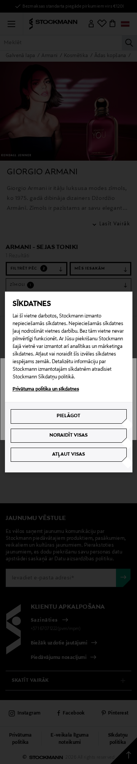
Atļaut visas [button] (68, 454)
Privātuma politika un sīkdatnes (46, 389)
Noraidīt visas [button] (68, 435)
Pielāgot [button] (68, 416)
